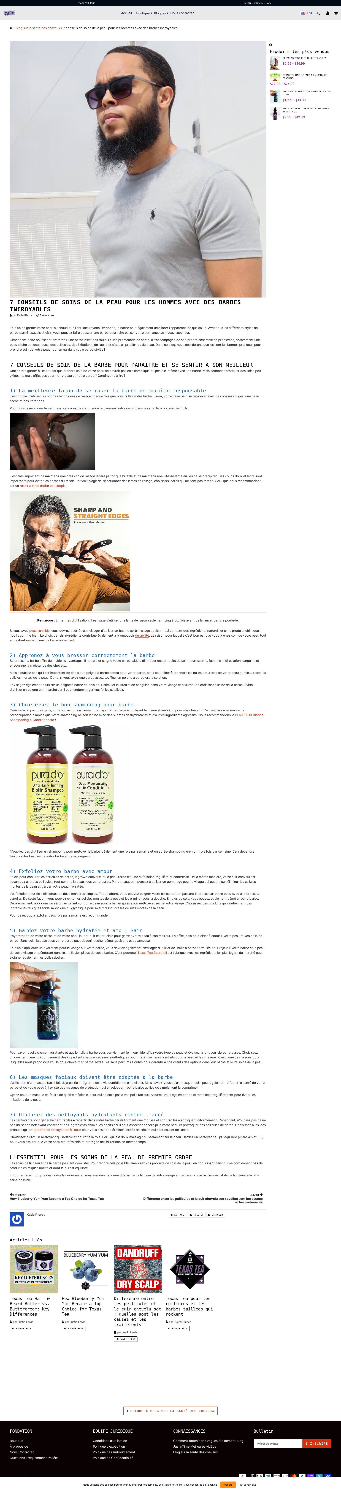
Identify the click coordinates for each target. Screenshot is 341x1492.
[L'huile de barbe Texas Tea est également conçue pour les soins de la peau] (138, 1005)
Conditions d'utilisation (110, 1441)
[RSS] (38, 1476)
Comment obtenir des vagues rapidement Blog (208, 1441)
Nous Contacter (22, 1452)
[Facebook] (11, 1476)
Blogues (160, 13)
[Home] (11, 28)
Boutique (143, 13)
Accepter (228, 1484)
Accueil (126, 13)
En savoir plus (21, 1328)
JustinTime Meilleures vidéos (194, 1446)
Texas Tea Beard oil (152, 953)
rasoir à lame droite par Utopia (43, 486)
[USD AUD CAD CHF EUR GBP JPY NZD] (311, 13)
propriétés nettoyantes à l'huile (57, 1130)
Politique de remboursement (114, 1452)
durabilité (142, 635)
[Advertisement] (106, 1374)
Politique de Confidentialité (113, 1458)
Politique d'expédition (109, 1446)
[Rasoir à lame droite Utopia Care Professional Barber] (70, 610)
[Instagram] (21, 1476)
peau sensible (39, 631)
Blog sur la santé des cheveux (38, 28)
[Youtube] (30, 1476)
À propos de (19, 1446)
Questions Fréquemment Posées (34, 1458)
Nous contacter (182, 13)
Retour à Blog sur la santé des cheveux (171, 1411)
